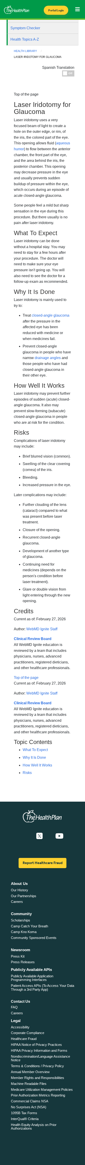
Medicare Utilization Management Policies (42, 1089)
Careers (17, 902)
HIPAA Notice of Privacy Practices (36, 1045)
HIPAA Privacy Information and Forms (39, 1050)
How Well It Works (37, 765)
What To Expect (35, 750)
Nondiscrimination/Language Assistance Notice (40, 1058)
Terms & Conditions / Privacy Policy (37, 1066)
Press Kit (17, 956)
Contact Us (20, 1001)
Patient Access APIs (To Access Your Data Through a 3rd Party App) (42, 987)
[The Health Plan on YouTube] (59, 836)
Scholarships (20, 920)
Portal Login (56, 10)
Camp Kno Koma (23, 932)
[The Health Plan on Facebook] (27, 836)
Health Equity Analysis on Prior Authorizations (33, 1127)
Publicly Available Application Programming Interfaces (32, 978)
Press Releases (23, 962)
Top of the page (26, 678)
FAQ (14, 1007)
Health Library (25, 51)
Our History (19, 890)
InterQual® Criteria (25, 1119)
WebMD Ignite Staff (41, 629)
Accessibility (20, 1027)
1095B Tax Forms (24, 1113)
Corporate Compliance (27, 1033)
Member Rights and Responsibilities (37, 1078)
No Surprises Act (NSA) (28, 1107)
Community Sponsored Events (33, 938)
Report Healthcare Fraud (43, 863)
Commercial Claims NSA (29, 1101)
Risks (27, 773)
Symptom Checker (25, 28)
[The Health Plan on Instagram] (49, 836)
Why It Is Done (34, 757)
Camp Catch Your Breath (29, 926)
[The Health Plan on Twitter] (39, 836)
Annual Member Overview (30, 1072)
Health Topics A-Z (24, 39)
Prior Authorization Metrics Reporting (38, 1095)
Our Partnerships (23, 896)
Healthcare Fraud (23, 1039)
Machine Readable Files (28, 1084)
